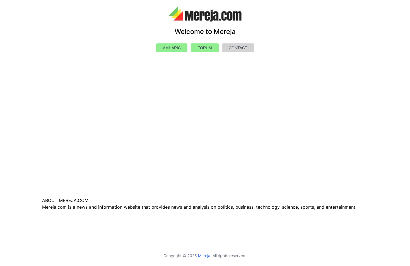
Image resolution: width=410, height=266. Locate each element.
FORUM (204, 48)
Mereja (204, 255)
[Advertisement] (205, 138)
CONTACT (238, 48)
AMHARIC (172, 48)
